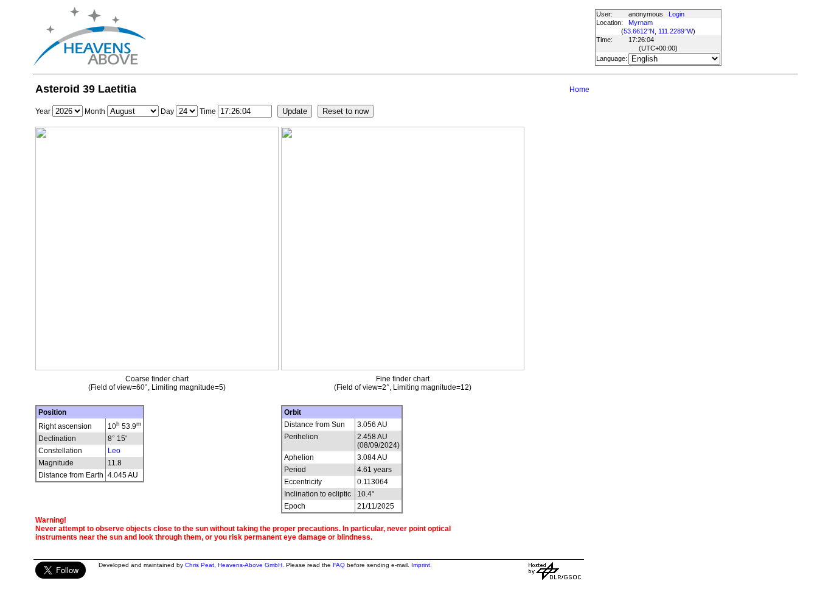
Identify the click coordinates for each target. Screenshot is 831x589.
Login (676, 14)
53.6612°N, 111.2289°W (658, 31)
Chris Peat (199, 565)
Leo (114, 450)
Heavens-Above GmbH (250, 565)
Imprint (420, 565)
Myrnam (640, 22)
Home (579, 89)
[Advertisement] (369, 36)
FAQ (339, 565)
